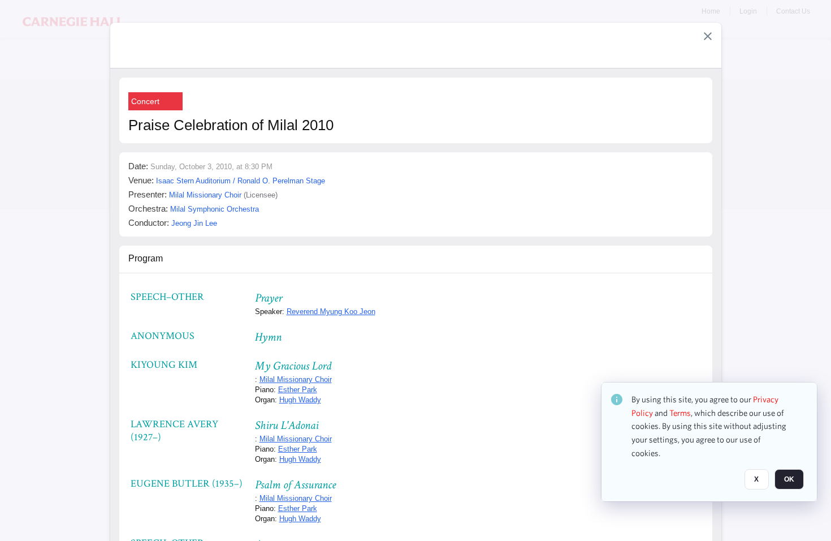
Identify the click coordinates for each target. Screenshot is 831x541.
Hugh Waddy (300, 400)
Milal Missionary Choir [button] (205, 195)
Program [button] (145, 258)
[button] (708, 36)
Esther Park (297, 389)
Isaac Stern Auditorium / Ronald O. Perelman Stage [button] (240, 181)
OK (789, 479)
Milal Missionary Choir (295, 379)
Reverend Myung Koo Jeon (331, 311)
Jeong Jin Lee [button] (194, 223)
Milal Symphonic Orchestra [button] (214, 209)
